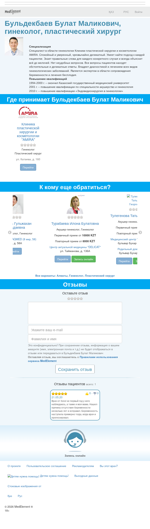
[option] (75, 232)
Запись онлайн (83, 259)
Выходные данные (86, 476)
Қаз (10, 496)
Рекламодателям (83, 466)
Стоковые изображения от (24, 486)
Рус (20, 496)
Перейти (28, 167)
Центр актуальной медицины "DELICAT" (75, 247)
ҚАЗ (111, 12)
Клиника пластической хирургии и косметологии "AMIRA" (28, 131)
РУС (126, 12)
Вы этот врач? (109, 466)
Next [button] (140, 233)
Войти (138, 12)
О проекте (14, 466)
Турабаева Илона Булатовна (75, 223)
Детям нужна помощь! (54, 476)
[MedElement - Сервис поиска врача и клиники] (13, 12)
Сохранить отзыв (75, 369)
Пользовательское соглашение (46, 466)
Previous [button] (10, 233)
